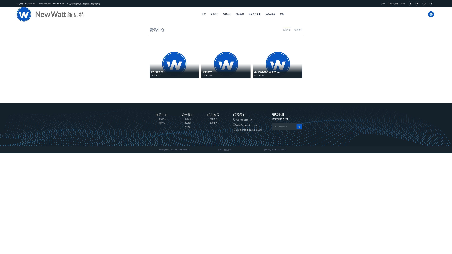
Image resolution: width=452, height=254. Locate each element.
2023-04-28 (207, 75)
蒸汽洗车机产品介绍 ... (267, 71)
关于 (383, 3)
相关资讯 (298, 30)
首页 (204, 14)
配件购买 (213, 123)
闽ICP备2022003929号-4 (275, 150)
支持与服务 (270, 14)
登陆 (282, 14)
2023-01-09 (156, 75)
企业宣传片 (157, 71)
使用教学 (207, 71)
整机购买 (213, 119)
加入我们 (188, 123)
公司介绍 (188, 119)
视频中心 (287, 30)
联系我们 (188, 127)
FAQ (403, 3)
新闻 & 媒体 (393, 3)
